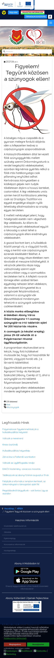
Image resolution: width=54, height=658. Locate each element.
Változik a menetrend (12, 438)
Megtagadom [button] (15, 644)
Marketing (11, 654)
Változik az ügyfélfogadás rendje (18, 463)
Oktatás (7, 532)
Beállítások (26, 651)
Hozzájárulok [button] (38, 644)
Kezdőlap (9, 508)
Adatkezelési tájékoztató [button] (15, 638)
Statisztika (41, 651)
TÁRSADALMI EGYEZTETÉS (36, 17)
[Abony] (27, 37)
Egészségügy (9, 538)
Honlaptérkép (10, 550)
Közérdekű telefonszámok (15, 526)
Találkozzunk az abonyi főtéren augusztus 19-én (25, 475)
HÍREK (20, 508)
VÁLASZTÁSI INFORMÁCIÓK (32, 12)
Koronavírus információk (14, 544)
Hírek (8, 404)
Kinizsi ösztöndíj (10, 444)
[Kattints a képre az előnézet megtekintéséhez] (27, 108)
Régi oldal (13, 12)
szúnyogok (13, 407)
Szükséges (11, 651)
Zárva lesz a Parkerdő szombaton (19, 457)
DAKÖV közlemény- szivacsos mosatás (21, 469)
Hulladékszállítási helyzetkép (16, 450)
